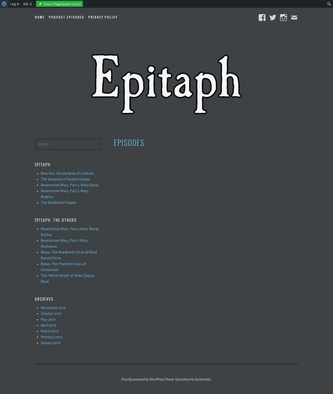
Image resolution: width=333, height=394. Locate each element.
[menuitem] (4, 4)
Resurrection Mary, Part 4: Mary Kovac (70, 185)
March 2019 (50, 331)
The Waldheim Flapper (58, 203)
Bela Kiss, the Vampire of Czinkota (67, 173)
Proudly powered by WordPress (142, 379)
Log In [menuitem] (15, 4)
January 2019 (50, 343)
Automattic (203, 379)
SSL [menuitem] (27, 4)
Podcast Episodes (66, 17)
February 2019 (51, 337)
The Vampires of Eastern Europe (65, 179)
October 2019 (51, 314)
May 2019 (48, 319)
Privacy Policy (103, 17)
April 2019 (48, 325)
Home (40, 17)
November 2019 (53, 308)
